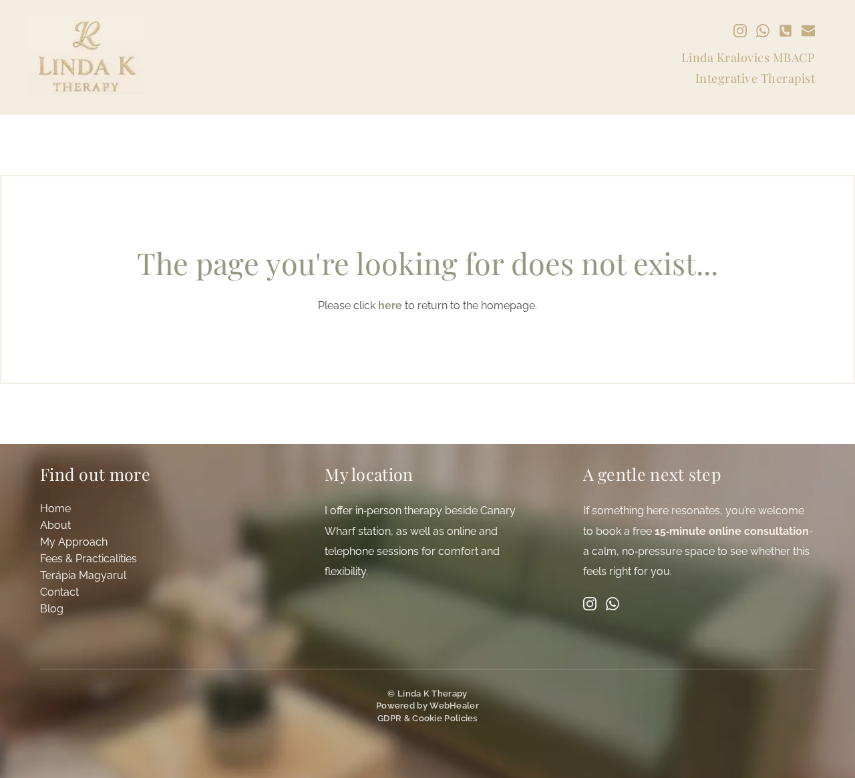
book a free (625, 531)
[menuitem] (155, 509)
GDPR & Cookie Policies (427, 718)
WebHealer (454, 706)
